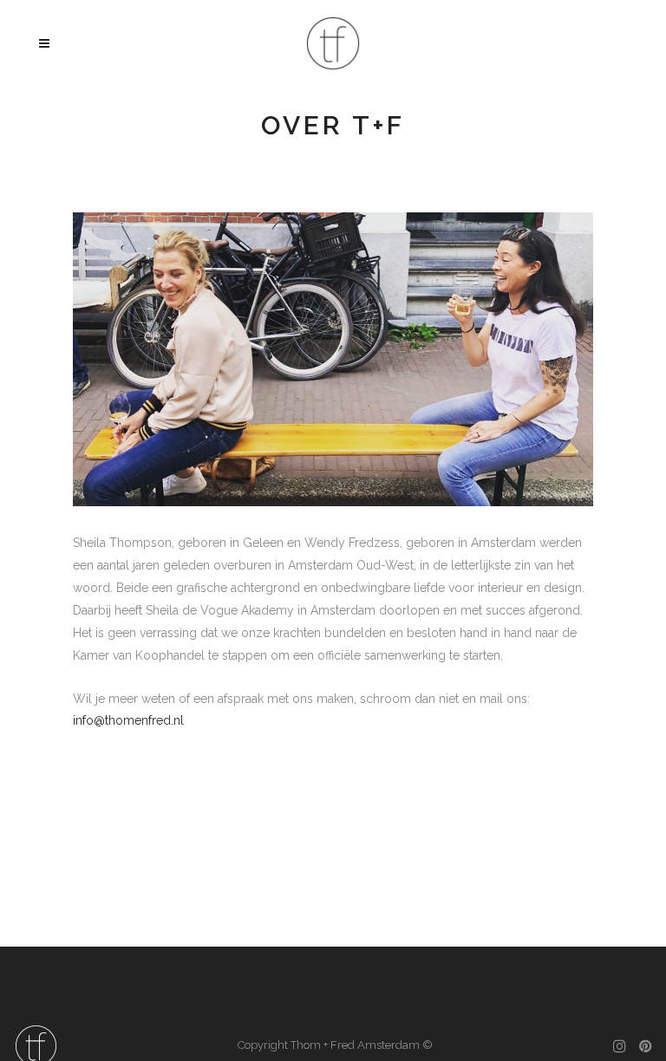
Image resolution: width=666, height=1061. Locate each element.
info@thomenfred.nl (128, 720)
